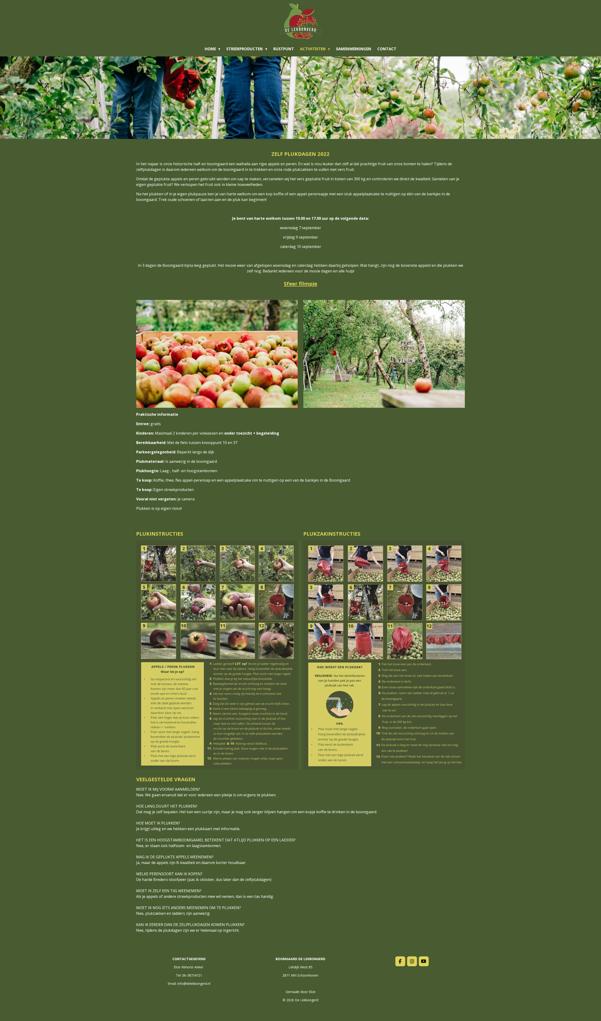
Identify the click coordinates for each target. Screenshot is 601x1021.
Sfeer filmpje (300, 283)
